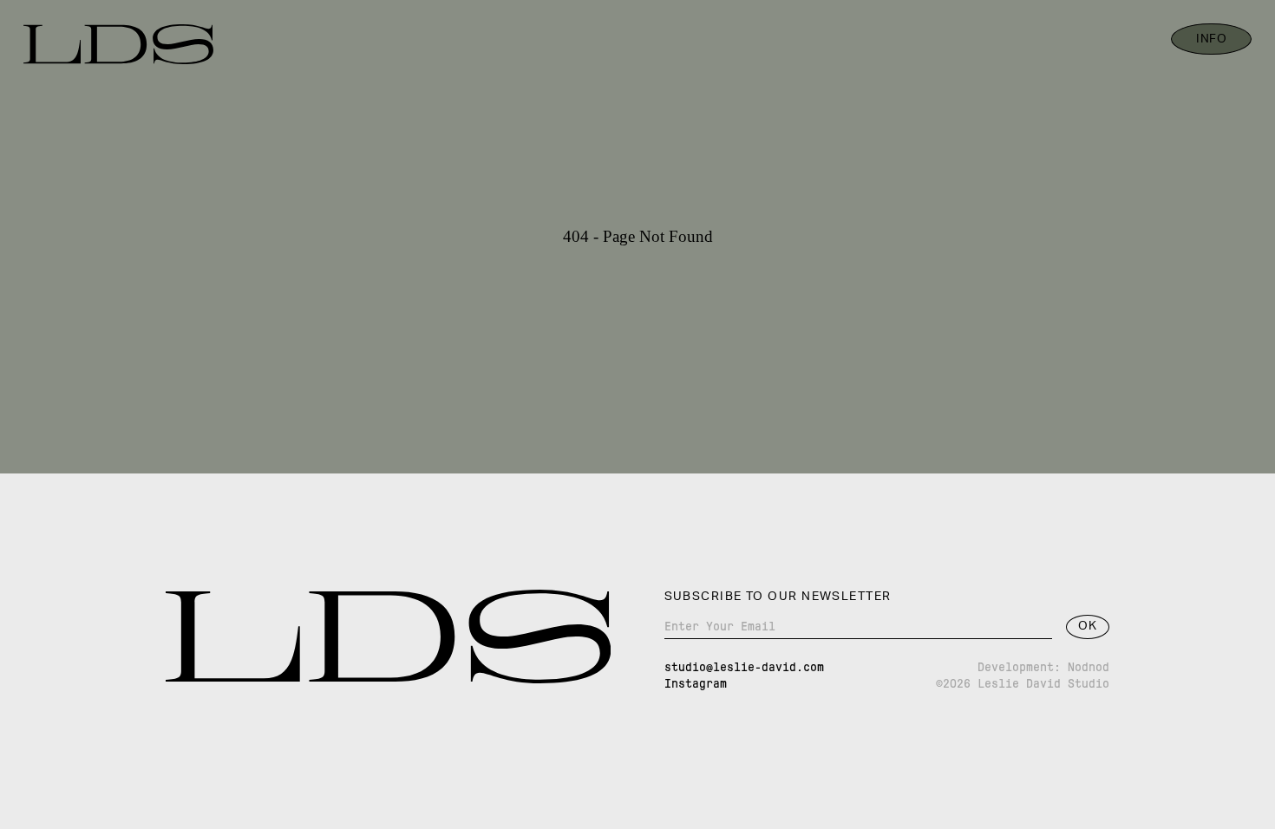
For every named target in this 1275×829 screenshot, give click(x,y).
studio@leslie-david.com (744, 667)
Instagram (695, 683)
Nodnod (1088, 667)
